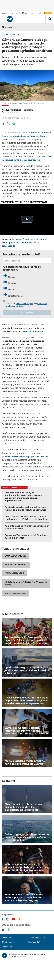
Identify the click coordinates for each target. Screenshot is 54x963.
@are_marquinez (12, 112)
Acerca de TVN (34, 942)
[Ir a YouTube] (14, 919)
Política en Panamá (14, 573)
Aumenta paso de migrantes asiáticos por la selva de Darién (27, 527)
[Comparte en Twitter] (8, 123)
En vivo (48, 13)
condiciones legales (24, 303)
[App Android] (9, 929)
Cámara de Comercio (15, 556)
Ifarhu (40, 13)
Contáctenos (7, 947)
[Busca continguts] (49, 19)
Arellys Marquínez (17, 110)
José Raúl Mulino (21, 13)
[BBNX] (4, 955)
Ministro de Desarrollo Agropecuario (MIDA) (25, 456)
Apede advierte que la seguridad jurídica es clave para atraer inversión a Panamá (27, 670)
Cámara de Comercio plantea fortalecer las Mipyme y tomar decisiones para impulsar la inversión (26, 730)
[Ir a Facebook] (3, 919)
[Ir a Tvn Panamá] (26, 19)
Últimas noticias (7, 13)
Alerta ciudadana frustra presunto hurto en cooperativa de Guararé (25, 762)
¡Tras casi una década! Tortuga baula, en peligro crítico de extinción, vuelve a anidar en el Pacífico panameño (27, 700)
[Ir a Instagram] (8, 919)
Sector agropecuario (16, 564)
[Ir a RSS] (20, 919)
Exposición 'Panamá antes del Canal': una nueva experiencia (26, 536)
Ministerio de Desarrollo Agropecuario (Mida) (26, 583)
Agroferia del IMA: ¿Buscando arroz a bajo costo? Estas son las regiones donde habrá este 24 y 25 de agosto (26, 640)
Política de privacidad (37, 937)
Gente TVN (6, 937)
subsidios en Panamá (15, 593)
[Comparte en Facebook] (3, 123)
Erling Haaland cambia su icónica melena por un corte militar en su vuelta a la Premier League (24, 897)
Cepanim (32, 13)
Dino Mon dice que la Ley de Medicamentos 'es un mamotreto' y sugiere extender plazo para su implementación (23, 496)
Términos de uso (9, 942)
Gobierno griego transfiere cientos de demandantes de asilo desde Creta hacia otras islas (27, 837)
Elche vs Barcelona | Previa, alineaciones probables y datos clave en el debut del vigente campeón (26, 867)
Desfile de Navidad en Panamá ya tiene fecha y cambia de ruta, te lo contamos (25, 508)
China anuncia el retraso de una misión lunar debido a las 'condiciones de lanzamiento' (23, 807)
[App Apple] (3, 929)
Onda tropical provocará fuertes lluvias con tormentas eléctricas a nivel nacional (26, 517)
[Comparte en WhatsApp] (13, 123)
